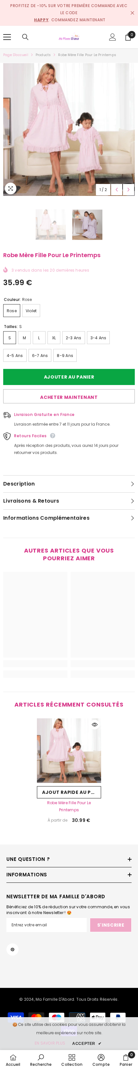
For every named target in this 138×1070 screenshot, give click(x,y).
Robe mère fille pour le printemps (69, 806)
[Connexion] (112, 37)
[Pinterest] (12, 949)
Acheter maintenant (69, 397)
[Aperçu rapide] (94, 724)
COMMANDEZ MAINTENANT (78, 20)
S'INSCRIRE (111, 925)
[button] (116, 189)
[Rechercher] (25, 37)
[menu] (7, 37)
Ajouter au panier (67, 377)
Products (43, 55)
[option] (69, 129)
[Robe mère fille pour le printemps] (69, 750)
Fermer (132, 13)
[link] (35, 663)
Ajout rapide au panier (71, 792)
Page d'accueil (15, 55)
